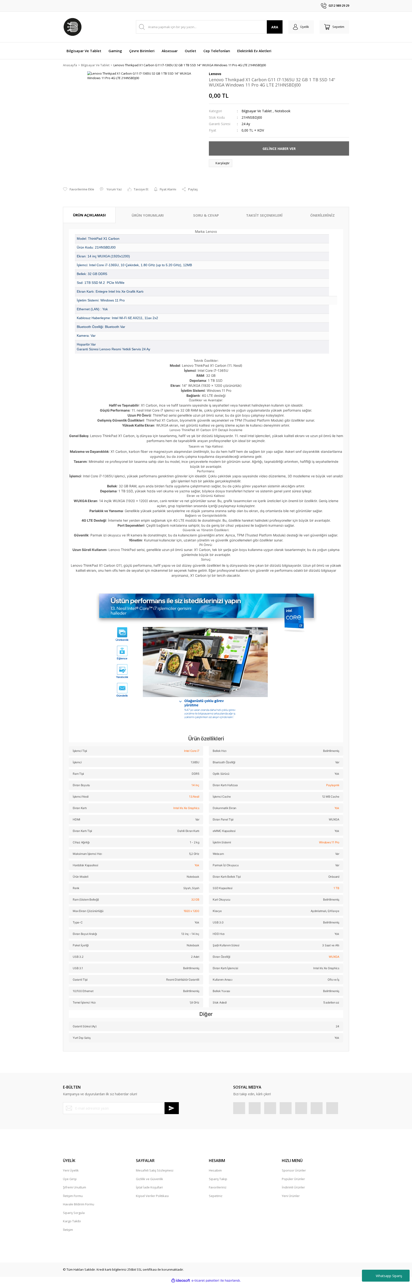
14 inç (195, 785)
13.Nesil (194, 796)
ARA (274, 27)
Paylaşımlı (332, 785)
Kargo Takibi (72, 1221)
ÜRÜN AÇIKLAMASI (89, 215)
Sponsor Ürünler (294, 1170)
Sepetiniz (215, 1196)
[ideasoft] (180, 1280)
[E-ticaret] (205, 1280)
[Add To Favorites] (78, 189)
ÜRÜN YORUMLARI (148, 215)
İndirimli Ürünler (293, 1187)
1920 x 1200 (191, 911)
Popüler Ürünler (293, 1179)
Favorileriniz (218, 1187)
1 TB (336, 888)
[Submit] (172, 1108)
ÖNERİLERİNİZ (322, 215)
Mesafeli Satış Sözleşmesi (154, 1170)
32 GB (195, 899)
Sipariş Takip (218, 1179)
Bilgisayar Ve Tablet (257, 111)
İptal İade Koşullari (149, 1187)
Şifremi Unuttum (74, 1187)
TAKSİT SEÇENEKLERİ (264, 215)
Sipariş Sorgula (74, 1213)
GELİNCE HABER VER (279, 148)
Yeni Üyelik (71, 1170)
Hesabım (215, 1170)
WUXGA (334, 956)
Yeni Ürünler (291, 1196)
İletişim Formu (73, 1196)
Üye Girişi (70, 1179)
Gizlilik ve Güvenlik (149, 1179)
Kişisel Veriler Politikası (152, 1196)
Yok (337, 808)
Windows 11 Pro (329, 842)
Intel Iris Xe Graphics (186, 808)
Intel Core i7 (191, 751)
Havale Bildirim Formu (78, 1204)
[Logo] (72, 26)
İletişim (68, 1230)
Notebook (282, 111)
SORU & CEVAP (206, 215)
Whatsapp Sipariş (389, 1276)
